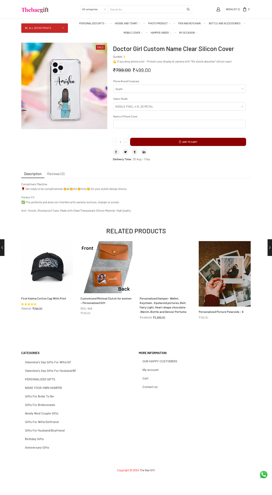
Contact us (150, 387)
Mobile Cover (132, 32)
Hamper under (160, 32)
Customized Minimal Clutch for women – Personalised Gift (106, 301)
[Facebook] (122, 462)
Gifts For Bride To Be (39, 396)
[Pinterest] (136, 462)
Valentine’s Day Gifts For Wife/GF (48, 362)
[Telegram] (149, 462)
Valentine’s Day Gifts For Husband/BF (50, 371)
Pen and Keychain (189, 23)
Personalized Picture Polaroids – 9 (221, 311)
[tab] (32, 174)
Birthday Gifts (34, 439)
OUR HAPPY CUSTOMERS (159, 361)
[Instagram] (129, 462)
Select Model (120, 98)
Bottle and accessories (225, 23)
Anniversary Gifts (37, 447)
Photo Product (158, 23)
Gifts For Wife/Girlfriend (42, 422)
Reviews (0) (55, 174)
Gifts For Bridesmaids (40, 405)
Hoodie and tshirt (126, 23)
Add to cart (189, 141)
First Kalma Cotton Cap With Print (43, 298)
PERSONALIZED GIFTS (40, 379)
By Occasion (187, 32)
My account (150, 370)
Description (33, 174)
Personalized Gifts (91, 23)
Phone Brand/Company (126, 81)
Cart (145, 378)
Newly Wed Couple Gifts (41, 413)
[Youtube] (143, 462)
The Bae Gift (147, 470)
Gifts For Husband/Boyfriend (45, 430)
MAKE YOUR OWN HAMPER (43, 388)
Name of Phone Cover (125, 116)
